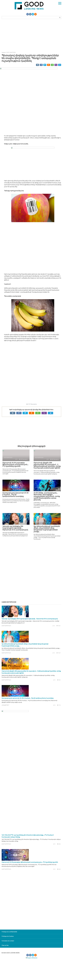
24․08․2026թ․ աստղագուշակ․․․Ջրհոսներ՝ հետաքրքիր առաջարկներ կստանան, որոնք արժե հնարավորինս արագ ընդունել (47, 496)
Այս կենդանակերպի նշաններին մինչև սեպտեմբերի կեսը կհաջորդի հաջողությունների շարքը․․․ (47, 528)
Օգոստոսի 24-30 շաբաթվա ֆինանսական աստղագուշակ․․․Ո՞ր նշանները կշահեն (15, 464)
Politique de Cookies (8, 936)
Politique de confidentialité (9, 932)
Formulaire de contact (8, 941)
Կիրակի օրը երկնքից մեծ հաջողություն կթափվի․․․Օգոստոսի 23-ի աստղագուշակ (15, 528)
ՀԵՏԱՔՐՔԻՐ (5, 705)
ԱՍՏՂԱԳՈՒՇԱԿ (6, 625)
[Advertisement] (31, 35)
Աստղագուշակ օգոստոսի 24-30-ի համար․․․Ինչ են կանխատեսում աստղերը (15, 494)
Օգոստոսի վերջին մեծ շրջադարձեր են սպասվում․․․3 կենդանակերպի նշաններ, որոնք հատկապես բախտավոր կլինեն (47, 465)
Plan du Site (5, 945)
